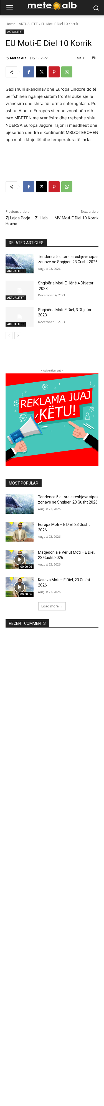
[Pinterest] (54, 71)
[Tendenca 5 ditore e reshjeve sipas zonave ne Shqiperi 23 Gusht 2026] (20, 263)
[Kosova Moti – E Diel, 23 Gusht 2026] (20, 587)
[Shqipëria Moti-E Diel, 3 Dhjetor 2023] (20, 317)
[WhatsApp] (66, 71)
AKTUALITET (28, 23)
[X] (41, 71)
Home (10, 23)
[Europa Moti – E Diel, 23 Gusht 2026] (20, 531)
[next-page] (17, 335)
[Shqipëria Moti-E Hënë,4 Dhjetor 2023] (20, 290)
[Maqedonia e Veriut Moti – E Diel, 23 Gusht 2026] (20, 559)
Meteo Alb (18, 58)
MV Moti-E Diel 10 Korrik (76, 218)
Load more (50, 606)
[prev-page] (9, 335)
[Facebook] (28, 71)
